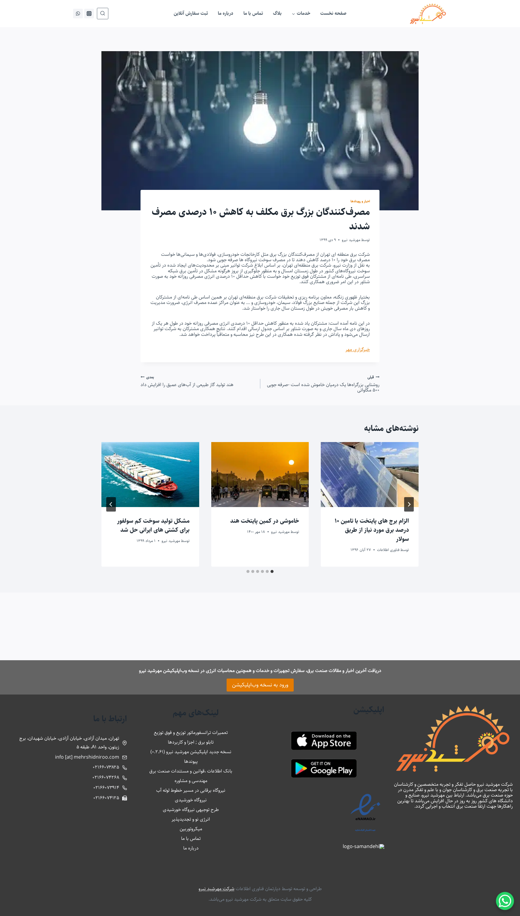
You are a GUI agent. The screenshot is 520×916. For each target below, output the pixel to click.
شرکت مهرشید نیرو (216, 889)
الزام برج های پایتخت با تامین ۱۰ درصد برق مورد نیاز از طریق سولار (372, 530)
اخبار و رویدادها (360, 201)
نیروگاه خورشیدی (191, 800)
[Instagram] (89, 13)
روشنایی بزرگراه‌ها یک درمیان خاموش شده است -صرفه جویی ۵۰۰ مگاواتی (323, 383)
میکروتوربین (191, 829)
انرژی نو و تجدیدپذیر (191, 819)
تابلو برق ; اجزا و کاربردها (191, 742)
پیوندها (191, 761)
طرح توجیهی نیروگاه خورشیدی (191, 809)
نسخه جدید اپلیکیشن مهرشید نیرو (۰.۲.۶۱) (190, 752)
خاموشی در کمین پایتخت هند (264, 521)
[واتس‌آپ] (78, 13)
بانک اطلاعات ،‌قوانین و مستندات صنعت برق (190, 771)
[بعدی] (111, 504)
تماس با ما (253, 13)
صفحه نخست (333, 13)
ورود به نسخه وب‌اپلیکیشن (260, 685)
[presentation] (370, 474)
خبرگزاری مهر (357, 349)
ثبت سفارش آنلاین (191, 13)
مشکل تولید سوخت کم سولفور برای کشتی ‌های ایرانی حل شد (153, 525)
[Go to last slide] (409, 504)
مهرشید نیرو (351, 240)
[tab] (272, 571)
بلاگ (277, 13)
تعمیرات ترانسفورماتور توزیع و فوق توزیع (191, 732)
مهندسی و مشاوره (191, 780)
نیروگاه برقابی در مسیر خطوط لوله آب (190, 790)
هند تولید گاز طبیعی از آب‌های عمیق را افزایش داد (187, 381)
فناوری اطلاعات (388, 550)
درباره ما (225, 13)
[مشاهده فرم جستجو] (102, 13)
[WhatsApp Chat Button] (505, 901)
